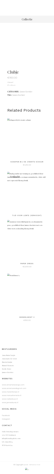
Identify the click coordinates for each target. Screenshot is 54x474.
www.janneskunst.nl (10, 402)
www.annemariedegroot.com (14, 388)
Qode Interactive (32, 465)
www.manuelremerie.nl (11, 395)
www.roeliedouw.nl (10, 399)
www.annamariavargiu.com (13, 385)
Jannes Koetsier (26, 91)
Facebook (6, 415)
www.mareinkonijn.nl (10, 392)
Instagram (6, 419)
